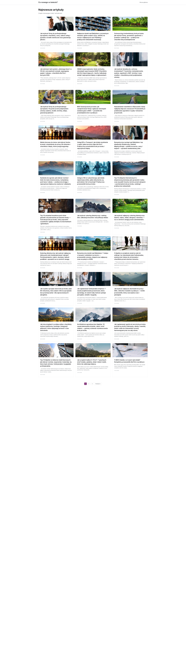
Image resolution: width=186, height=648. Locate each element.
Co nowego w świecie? (48, 2)
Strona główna (144, 2)
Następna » (98, 383)
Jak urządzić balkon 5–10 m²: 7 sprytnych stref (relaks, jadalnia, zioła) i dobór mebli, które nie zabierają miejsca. (91, 362)
